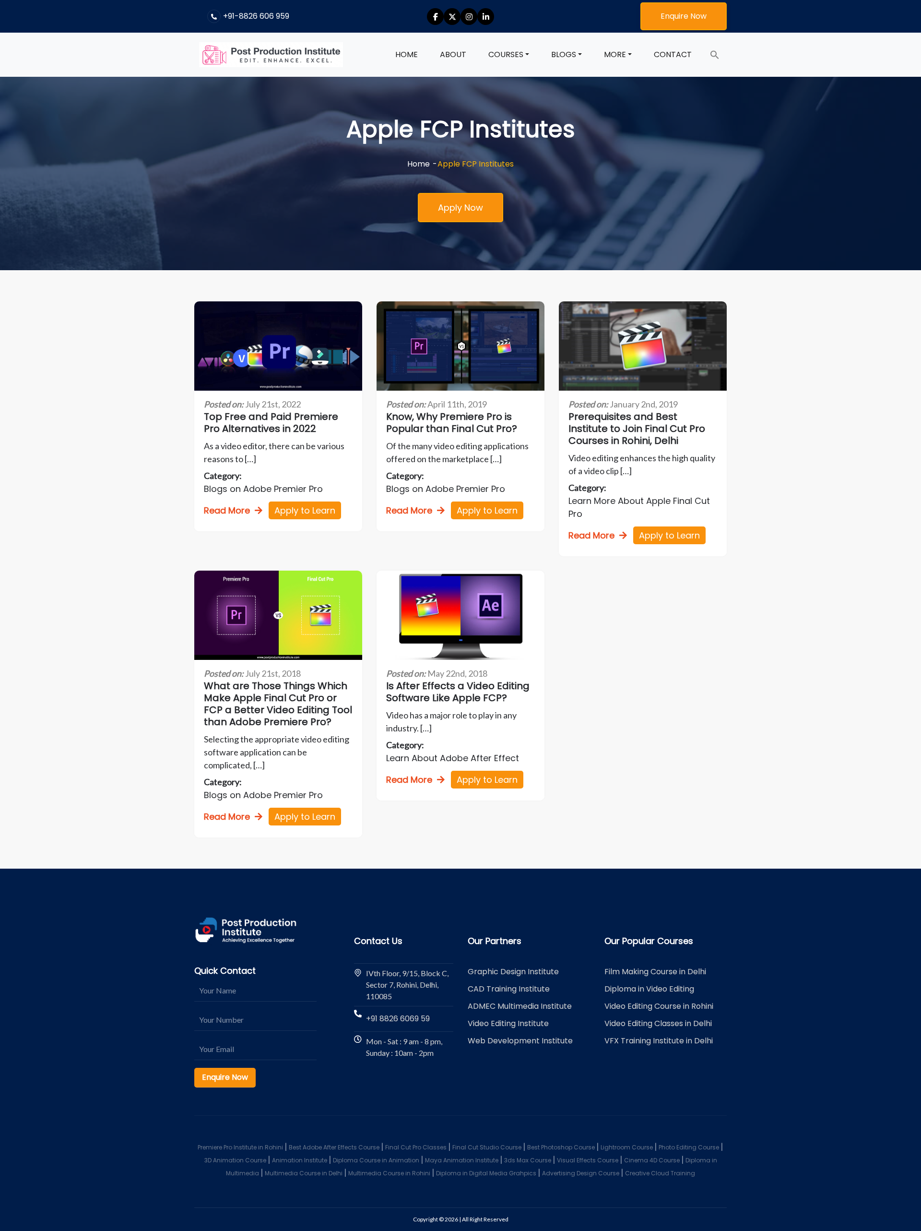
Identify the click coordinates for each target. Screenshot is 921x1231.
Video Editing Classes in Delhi (658, 1023)
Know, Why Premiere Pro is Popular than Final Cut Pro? (451, 423)
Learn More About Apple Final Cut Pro (639, 507)
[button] (715, 55)
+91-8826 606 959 (256, 16)
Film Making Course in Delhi (655, 971)
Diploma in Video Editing (649, 988)
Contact (673, 54)
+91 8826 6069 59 (398, 1018)
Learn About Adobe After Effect (452, 758)
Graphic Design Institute (513, 971)
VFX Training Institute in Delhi (658, 1040)
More (615, 54)
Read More (227, 510)
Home (406, 54)
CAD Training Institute (509, 988)
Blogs (563, 54)
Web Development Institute (520, 1040)
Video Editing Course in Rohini (658, 1006)
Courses (505, 54)
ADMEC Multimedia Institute (520, 1006)
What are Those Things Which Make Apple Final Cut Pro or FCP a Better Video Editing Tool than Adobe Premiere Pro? (278, 704)
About (453, 54)
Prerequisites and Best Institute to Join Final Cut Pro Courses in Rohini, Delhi (636, 429)
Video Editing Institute (508, 1023)
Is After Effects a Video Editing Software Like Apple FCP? (458, 692)
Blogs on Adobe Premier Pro (263, 489)
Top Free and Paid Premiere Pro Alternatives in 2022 (271, 423)
